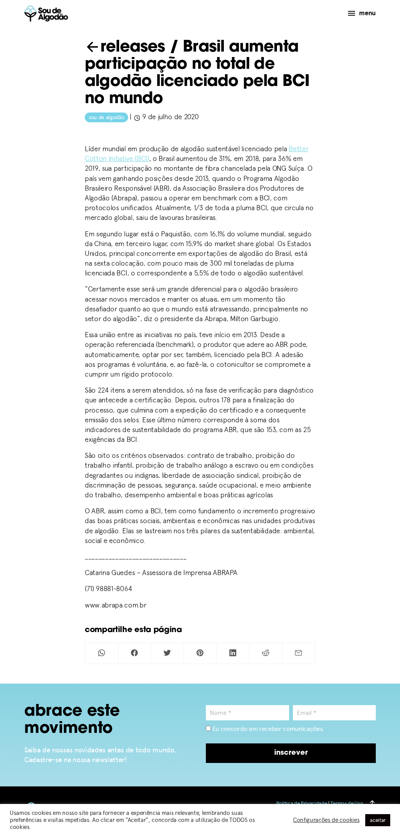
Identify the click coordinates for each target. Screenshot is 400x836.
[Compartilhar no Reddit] (266, 653)
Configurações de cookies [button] (326, 819)
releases (132, 47)
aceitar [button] (378, 820)
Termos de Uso (346, 803)
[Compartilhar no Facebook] (134, 653)
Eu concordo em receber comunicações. (267, 728)
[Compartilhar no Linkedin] (233, 653)
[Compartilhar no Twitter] (167, 653)
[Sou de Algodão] (46, 13)
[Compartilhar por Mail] (298, 653)
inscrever (291, 753)
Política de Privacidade (301, 803)
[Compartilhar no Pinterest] (200, 653)
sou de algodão (106, 117)
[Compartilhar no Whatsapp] (101, 653)
